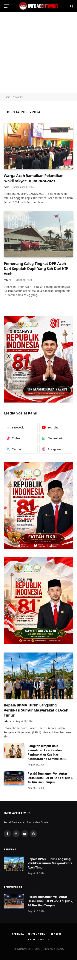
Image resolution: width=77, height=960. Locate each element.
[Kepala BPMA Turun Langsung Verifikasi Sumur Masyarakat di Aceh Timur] (38, 676)
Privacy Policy (38, 939)
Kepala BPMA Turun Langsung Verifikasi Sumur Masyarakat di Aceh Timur (36, 710)
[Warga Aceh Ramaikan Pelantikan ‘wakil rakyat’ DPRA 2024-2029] (38, 146)
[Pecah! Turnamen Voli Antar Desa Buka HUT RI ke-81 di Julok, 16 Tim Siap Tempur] (14, 778)
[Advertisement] (38, 52)
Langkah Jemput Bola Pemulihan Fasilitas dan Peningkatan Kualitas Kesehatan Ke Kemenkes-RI (47, 752)
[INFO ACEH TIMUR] (38, 6)
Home (7, 97)
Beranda (18, 934)
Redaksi (55, 934)
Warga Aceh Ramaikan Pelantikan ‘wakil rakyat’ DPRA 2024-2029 (33, 178)
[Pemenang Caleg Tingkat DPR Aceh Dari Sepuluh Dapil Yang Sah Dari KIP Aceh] (38, 234)
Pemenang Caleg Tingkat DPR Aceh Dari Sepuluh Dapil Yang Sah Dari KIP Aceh (36, 268)
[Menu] (6, 6)
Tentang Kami (37, 934)
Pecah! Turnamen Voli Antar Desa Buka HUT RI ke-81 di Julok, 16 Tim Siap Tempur (50, 777)
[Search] (71, 6)
